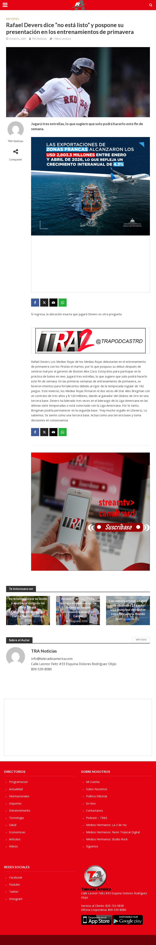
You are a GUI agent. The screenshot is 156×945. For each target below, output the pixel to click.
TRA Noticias (39, 38)
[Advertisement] (90, 264)
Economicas (17, 832)
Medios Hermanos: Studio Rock (107, 839)
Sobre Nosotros (96, 789)
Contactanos (94, 810)
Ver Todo (141, 639)
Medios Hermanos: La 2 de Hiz (106, 825)
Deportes (12, 19)
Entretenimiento (19, 810)
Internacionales (19, 796)
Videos (13, 846)
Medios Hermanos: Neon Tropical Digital (113, 832)
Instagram (16, 899)
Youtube (14, 884)
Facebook (15, 877)
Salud (12, 825)
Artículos (15, 839)
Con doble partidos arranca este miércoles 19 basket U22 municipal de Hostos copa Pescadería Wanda (128, 607)
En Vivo (91, 803)
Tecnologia (16, 818)
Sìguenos (92, 846)
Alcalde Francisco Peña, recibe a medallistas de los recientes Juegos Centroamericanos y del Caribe (78, 607)
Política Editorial (96, 796)
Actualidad (16, 789)
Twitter (13, 891)
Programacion (18, 782)
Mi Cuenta (93, 782)
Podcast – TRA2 (96, 818)
